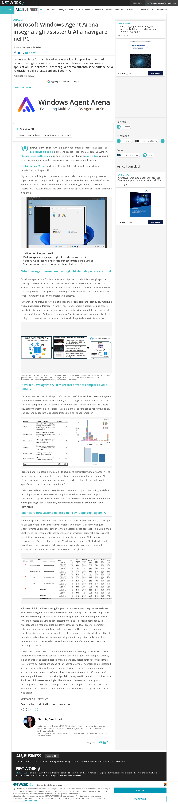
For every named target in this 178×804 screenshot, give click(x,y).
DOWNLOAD (155, 73)
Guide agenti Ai (142, 10)
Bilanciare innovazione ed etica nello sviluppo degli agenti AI (53, 264)
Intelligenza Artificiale (31, 47)
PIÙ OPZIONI (140, 799)
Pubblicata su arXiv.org (33, 166)
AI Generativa (97, 10)
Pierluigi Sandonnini (22, 87)
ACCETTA (140, 790)
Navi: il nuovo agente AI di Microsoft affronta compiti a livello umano (58, 260)
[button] (7, 10)
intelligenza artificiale (41, 151)
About (19, 761)
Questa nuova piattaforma (35, 155)
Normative (119, 10)
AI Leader (86, 10)
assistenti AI (92, 155)
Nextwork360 (21, 773)
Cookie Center (118, 761)
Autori (27, 761)
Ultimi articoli (51, 10)
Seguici (50, 756)
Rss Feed (43, 761)
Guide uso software (159, 10)
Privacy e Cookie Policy (60, 761)
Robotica (109, 10)
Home (16, 47)
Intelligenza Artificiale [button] (67, 10)
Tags (34, 761)
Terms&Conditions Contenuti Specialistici (91, 761)
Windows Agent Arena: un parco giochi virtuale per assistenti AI (55, 257)
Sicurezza (130, 10)
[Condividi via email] (26, 52)
